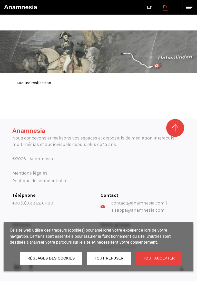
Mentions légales (29, 173)
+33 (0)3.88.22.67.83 (32, 203)
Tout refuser (109, 258)
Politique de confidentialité (39, 180)
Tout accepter (159, 258)
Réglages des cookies (51, 258)
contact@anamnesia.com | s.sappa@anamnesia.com (139, 206)
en (150, 7)
